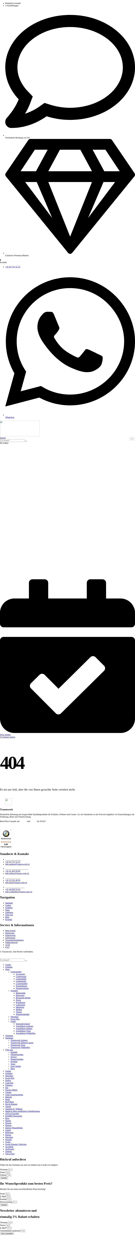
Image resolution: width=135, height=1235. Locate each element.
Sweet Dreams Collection (15, 1144)
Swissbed (9, 1147)
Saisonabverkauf (23, 1024)
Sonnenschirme (22, 988)
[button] (3, 438)
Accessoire (20, 974)
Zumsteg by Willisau (13, 1109)
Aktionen (9, 1035)
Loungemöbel (21, 983)
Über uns (9, 1050)
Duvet (18, 1000)
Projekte (14, 1061)
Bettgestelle (20, 993)
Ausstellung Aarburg (24, 1026)
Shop (7, 969)
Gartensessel (21, 976)
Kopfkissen (20, 1002)
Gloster (8, 1092)
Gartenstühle (21, 979)
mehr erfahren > (6, 826)
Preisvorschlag (6, 1202)
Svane (7, 1142)
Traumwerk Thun (18, 1045)
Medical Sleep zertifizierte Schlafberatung (22, 1111)
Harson (8, 1123)
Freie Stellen (16, 1066)
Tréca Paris (10, 1154)
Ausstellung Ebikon (24, 1028)
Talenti (8, 1106)
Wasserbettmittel (22, 1014)
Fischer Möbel (11, 1090)
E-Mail (3, 1196)
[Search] (26, 441)
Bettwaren (20, 995)
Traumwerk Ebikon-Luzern (22, 1043)
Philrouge (9, 1132)
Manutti (8, 1097)
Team (13, 1064)
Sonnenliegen (21, 986)
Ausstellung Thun (23, 1031)
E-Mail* (3, 1228)
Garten (8, 965)
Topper (19, 1012)
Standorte (9, 1038)
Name (3, 1172)
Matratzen (20, 1007)
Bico (7, 1118)
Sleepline (9, 1137)
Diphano (9, 1085)
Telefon (3, 1175)
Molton (19, 1009)
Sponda (8, 1139)
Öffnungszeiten (17, 1054)
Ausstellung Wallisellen (25, 1033)
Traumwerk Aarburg (19, 1040)
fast (6, 1087)
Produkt (3, 1199)
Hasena (8, 1125)
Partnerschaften (17, 1059)
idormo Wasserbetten (14, 1128)
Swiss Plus (15, 1019)
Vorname (4, 1169)
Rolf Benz (9, 1102)
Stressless (14, 1017)
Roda (7, 1099)
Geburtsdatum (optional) (10, 1231)
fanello (8, 1121)
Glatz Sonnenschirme (14, 1095)
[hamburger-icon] (132, 439)
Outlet (13, 1021)
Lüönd (8, 1130)
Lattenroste (20, 1005)
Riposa (8, 1135)
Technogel (9, 1149)
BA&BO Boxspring (13, 1116)
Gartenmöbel (16, 972)
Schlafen (9, 967)
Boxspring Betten (23, 998)
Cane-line (9, 1083)
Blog (13, 1069)
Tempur (23, 821)
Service (14, 1057)
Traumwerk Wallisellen (20, 1047)
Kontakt (14, 1052)
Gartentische (21, 981)
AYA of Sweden (12, 1113)
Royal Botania (11, 1104)
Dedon (33, 821)
